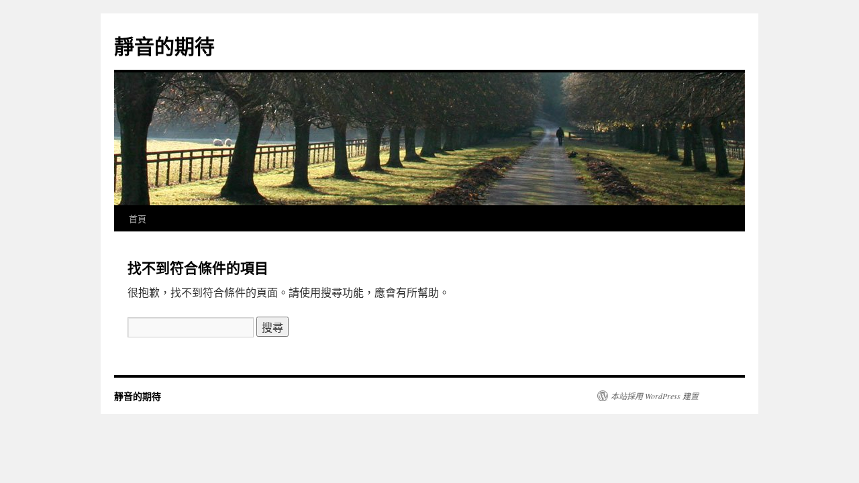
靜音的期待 (164, 45)
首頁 (137, 218)
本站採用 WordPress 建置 (655, 395)
